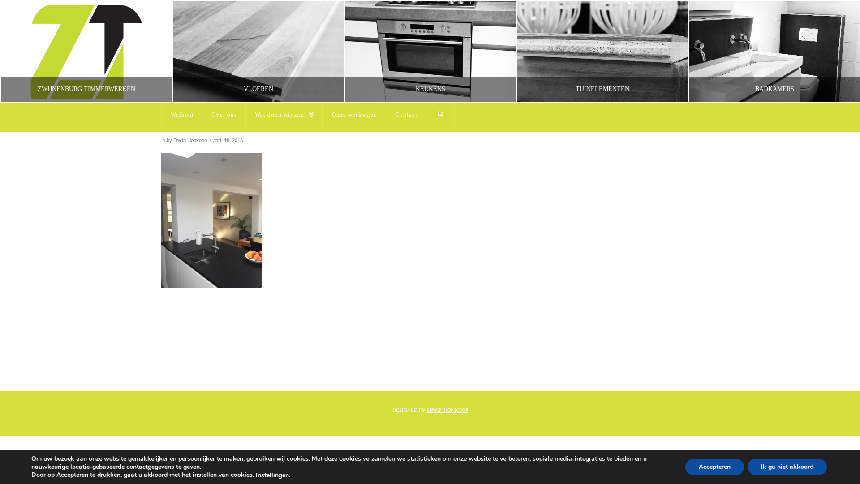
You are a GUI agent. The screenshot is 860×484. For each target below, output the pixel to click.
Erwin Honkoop (447, 410)
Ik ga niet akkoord (787, 467)
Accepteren (715, 467)
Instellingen (272, 475)
